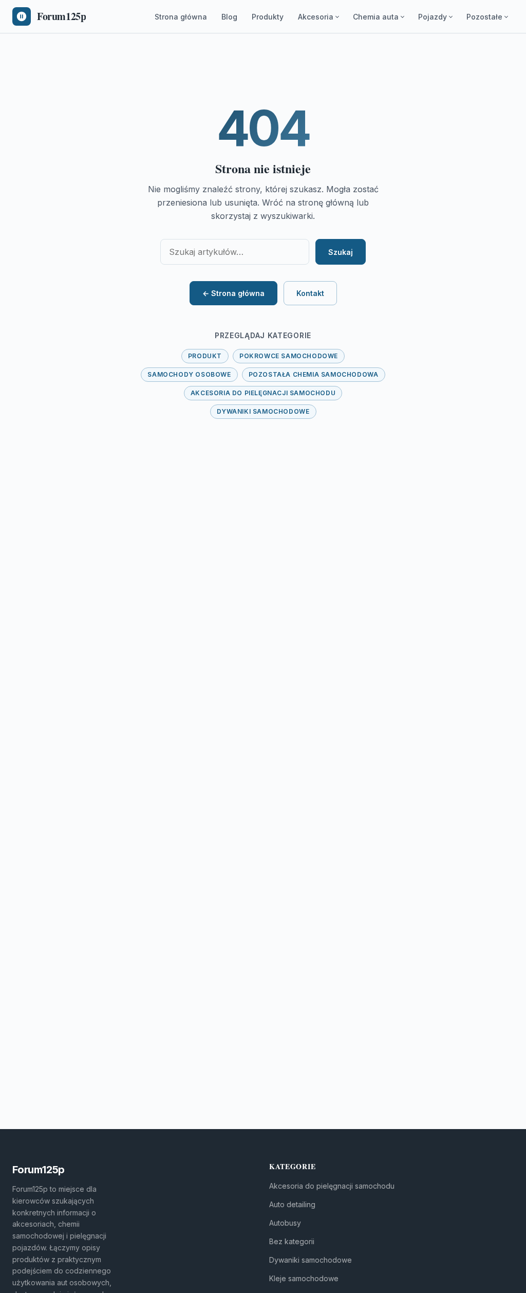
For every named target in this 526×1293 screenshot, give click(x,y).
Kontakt (310, 293)
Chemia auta (376, 16)
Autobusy (285, 1222)
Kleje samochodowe (304, 1278)
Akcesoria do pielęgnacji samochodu (263, 393)
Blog (229, 16)
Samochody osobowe (189, 374)
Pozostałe (484, 16)
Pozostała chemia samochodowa (314, 374)
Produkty (268, 16)
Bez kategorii (291, 1241)
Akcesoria (315, 16)
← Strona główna (233, 293)
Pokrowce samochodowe (288, 356)
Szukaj (340, 252)
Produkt (205, 356)
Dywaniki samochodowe (263, 411)
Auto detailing (292, 1204)
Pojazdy (432, 16)
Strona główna (181, 16)
